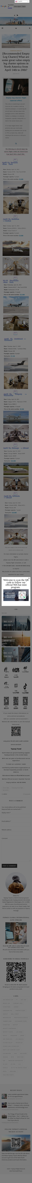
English (19, 1)
